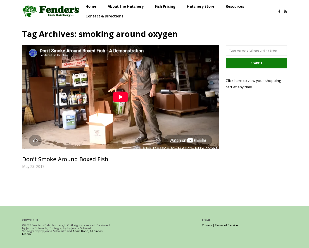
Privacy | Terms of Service (220, 225)
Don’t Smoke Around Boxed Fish (65, 159)
